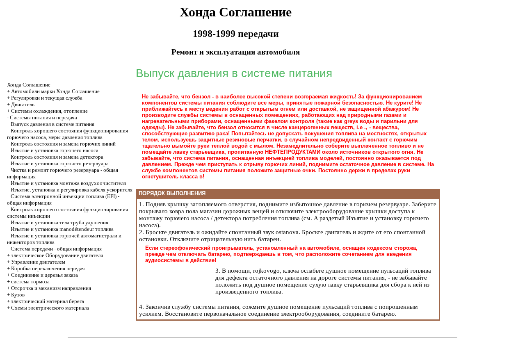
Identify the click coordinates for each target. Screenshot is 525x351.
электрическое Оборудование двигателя (57, 255)
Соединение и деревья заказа (44, 275)
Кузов (18, 295)
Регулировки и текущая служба (46, 98)
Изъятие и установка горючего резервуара (60, 163)
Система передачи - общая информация (56, 249)
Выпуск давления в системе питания (52, 124)
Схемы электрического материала (50, 308)
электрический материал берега (47, 301)
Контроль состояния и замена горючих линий (63, 144)
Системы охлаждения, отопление (49, 111)
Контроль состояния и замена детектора (57, 157)
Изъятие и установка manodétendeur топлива (62, 229)
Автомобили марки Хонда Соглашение (55, 91)
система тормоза (30, 281)
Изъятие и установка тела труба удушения (59, 222)
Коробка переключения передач (48, 268)
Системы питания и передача (43, 117)
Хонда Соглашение (28, 85)
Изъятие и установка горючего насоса (54, 150)
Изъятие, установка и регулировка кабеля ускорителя (71, 190)
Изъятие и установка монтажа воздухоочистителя (68, 183)
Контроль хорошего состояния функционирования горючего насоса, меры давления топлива (67, 134)
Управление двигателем (38, 262)
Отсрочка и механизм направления (51, 288)
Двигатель (22, 104)
